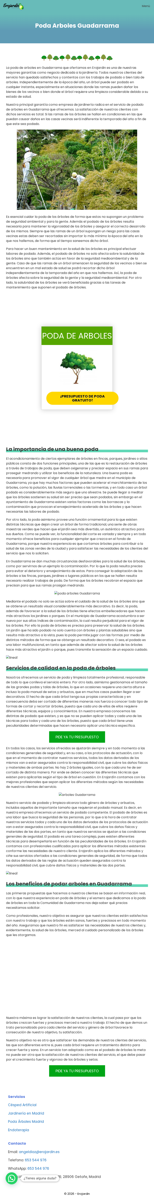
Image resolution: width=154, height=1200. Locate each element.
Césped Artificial (22, 1105)
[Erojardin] (13, 6)
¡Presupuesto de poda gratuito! (82, 398)
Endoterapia (18, 1130)
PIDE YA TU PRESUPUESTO (77, 736)
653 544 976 (36, 1160)
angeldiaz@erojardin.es (39, 1151)
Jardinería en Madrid (26, 1113)
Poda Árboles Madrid (26, 1121)
